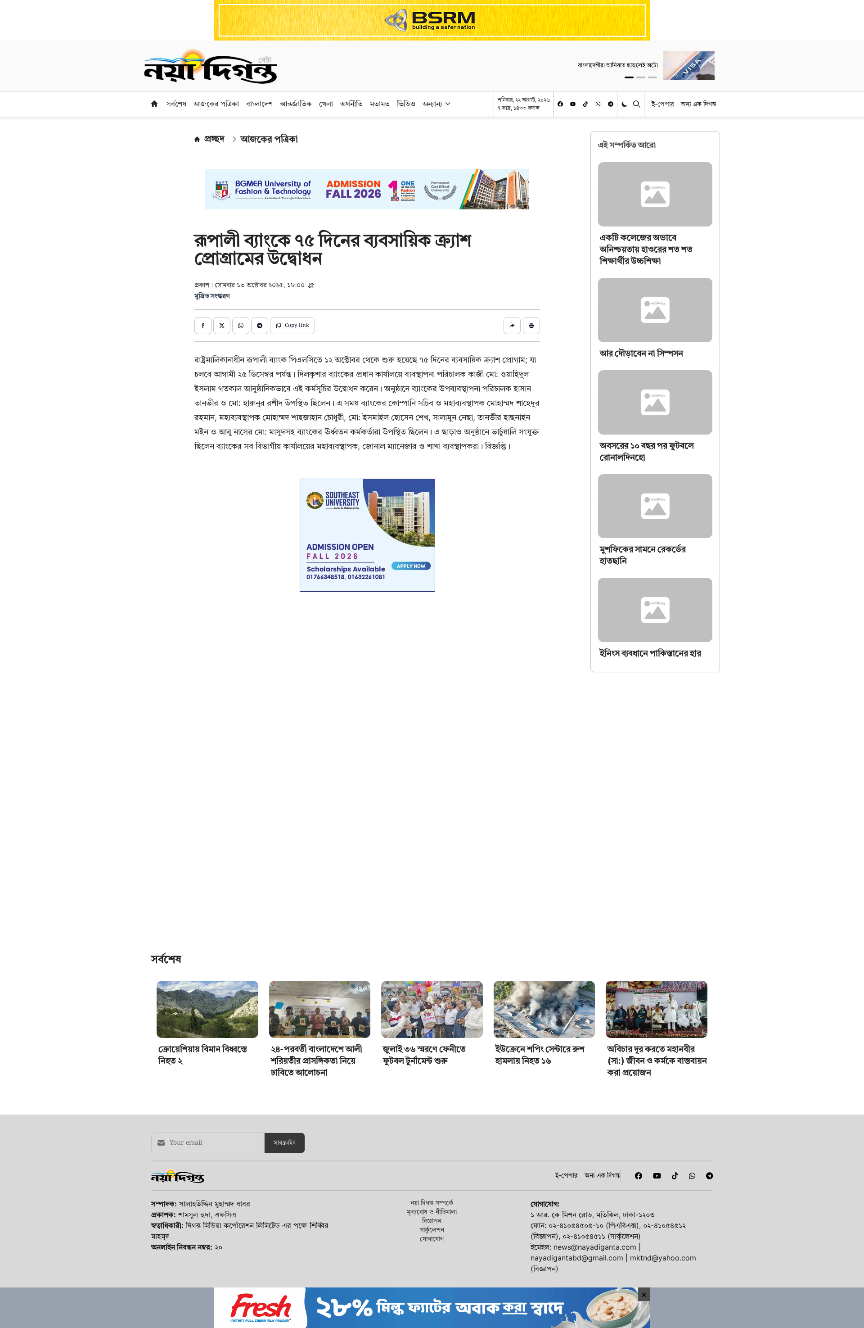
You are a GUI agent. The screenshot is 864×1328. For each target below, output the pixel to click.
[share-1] (203, 325)
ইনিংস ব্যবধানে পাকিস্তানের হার (650, 653)
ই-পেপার (663, 104)
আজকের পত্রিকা (216, 103)
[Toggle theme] (625, 104)
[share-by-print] (531, 325)
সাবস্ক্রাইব (285, 1269)
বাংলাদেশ (259, 103)
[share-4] (259, 325)
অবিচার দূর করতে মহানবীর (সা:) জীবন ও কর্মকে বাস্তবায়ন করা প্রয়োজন (657, 1187)
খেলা (326, 103)
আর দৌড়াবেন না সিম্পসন (641, 353)
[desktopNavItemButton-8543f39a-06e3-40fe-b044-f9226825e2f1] (446, 103)
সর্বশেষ (176, 103)
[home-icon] (154, 103)
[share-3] (240, 325)
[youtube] (573, 104)
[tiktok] (585, 104)
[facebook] (560, 104)
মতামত (380, 103)
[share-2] (221, 325)
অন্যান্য (432, 103)
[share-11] (512, 325)
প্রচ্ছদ (214, 138)
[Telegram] (610, 104)
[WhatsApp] (598, 104)
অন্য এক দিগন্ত (698, 104)
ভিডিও (406, 103)
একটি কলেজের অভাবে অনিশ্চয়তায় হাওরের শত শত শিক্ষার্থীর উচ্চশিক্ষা (646, 249)
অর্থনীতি (351, 103)
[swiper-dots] (629, 77)
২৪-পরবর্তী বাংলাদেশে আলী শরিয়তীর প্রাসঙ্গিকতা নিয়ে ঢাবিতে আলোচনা (316, 1187)
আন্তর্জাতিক (296, 103)
